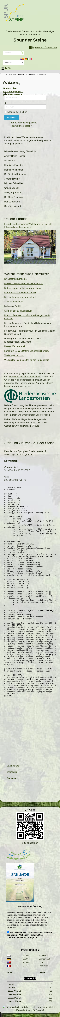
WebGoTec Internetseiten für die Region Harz (26, 360)
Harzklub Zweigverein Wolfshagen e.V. (23, 283)
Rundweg (31, 74)
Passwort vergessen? (21, 126)
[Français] (31, 58)
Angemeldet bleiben (17, 112)
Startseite (20, 74)
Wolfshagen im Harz (14, 355)
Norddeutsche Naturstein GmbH (20, 292)
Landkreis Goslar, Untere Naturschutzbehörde (27, 351)
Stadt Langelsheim (13, 301)
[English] (21, 58)
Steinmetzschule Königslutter (18, 311)
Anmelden (11, 117)
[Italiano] (28, 58)
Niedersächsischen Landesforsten (21, 297)
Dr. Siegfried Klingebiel (15, 279)
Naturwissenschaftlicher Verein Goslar (23, 288)
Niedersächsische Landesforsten (25, 376)
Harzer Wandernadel (14, 346)
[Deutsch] (26, 58)
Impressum (12, 772)
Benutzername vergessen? (23, 123)
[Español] (23, 58)
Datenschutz (13, 766)
